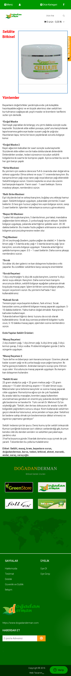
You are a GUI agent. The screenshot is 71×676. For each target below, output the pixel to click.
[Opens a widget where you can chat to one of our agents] (59, 670)
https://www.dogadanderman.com (20, 623)
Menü (9, 4)
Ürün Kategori (49, 4)
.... (43, 673)
